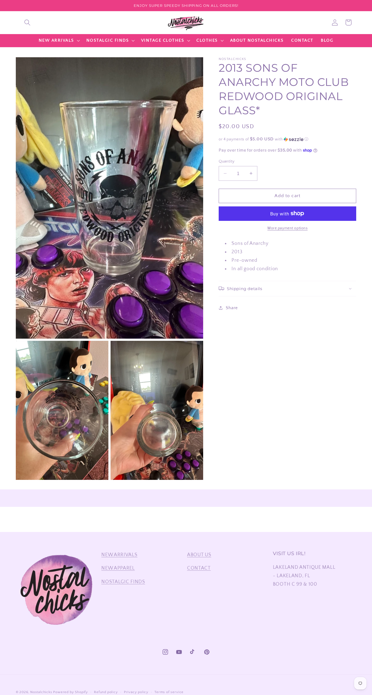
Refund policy (106, 692)
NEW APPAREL (118, 568)
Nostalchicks (41, 692)
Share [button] (231, 307)
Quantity (227, 161)
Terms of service (169, 692)
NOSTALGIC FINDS (123, 582)
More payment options (287, 228)
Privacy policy (136, 692)
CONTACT (199, 568)
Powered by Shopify (70, 692)
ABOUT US (199, 555)
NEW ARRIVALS (119, 555)
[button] (27, 22)
